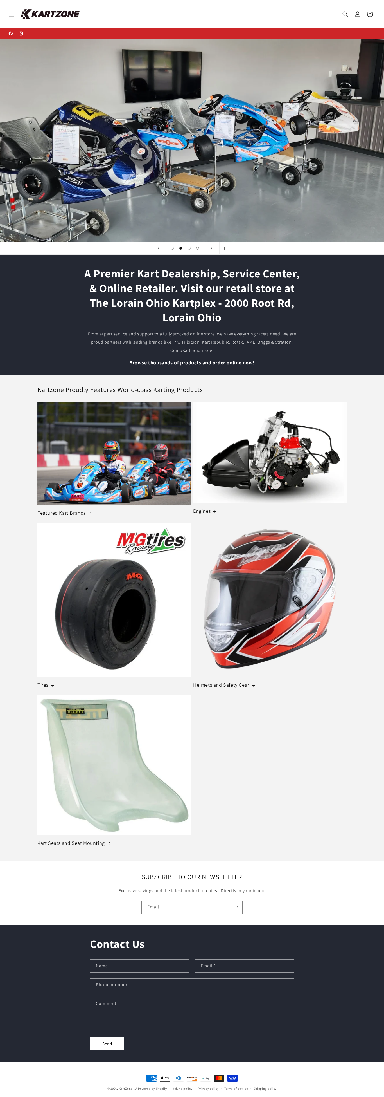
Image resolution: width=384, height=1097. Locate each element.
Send (107, 1043)
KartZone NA (128, 1089)
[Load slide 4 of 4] (197, 248)
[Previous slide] (158, 248)
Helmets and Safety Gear (221, 685)
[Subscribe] (236, 907)
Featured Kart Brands (61, 513)
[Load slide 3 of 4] (189, 248)
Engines (202, 511)
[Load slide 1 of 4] (172, 248)
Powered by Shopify (152, 1089)
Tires (42, 685)
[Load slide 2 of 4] (181, 248)
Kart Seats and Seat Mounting (71, 843)
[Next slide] (211, 248)
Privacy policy (208, 1088)
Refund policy (182, 1088)
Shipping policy (265, 1088)
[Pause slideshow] (225, 248)
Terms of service (236, 1088)
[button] (12, 14)
